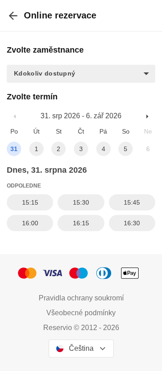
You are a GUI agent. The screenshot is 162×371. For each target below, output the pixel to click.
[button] (81, 74)
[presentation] (13, 15)
